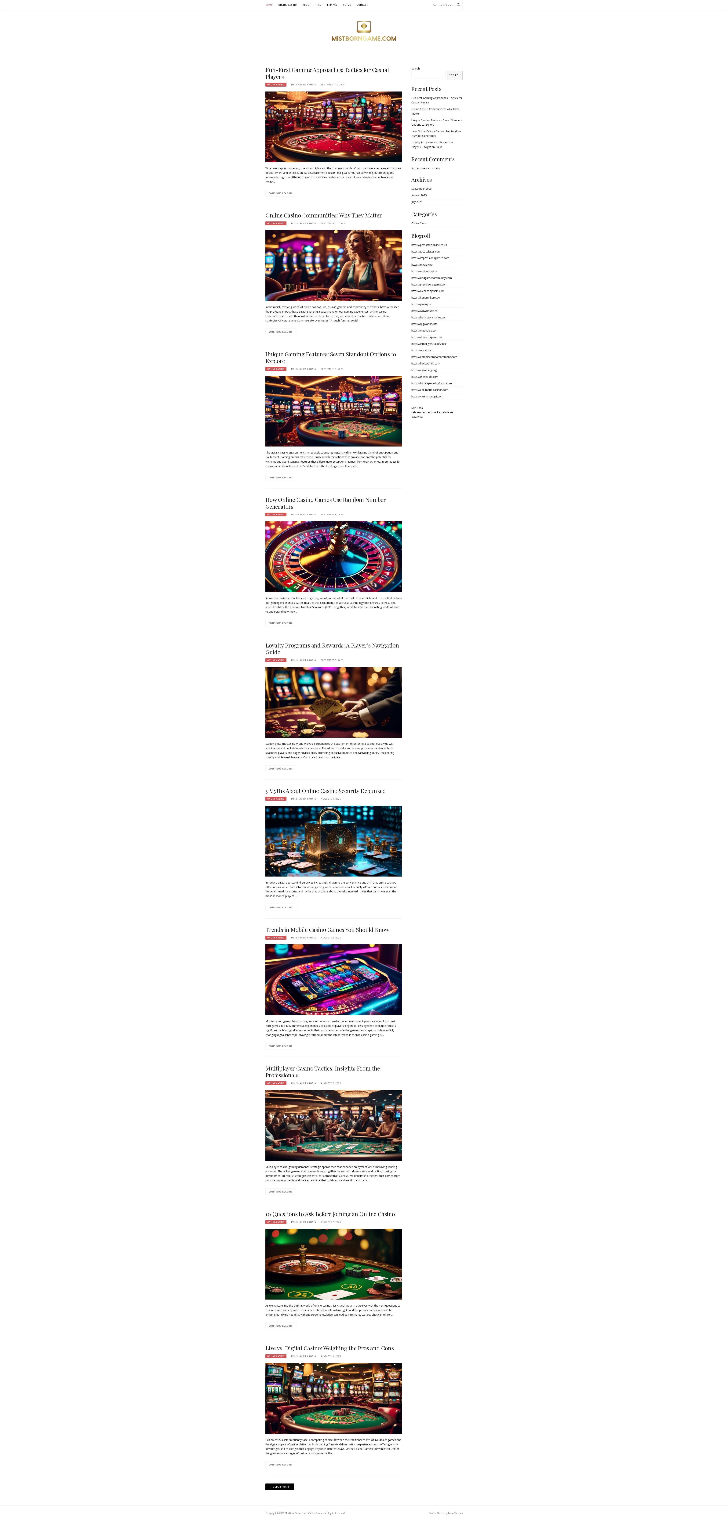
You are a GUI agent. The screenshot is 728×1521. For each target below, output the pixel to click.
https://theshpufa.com (425, 376)
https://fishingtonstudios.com (429, 317)
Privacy (332, 4)
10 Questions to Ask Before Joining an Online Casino (330, 1214)
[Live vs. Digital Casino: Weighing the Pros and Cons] (333, 1398)
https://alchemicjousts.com (428, 291)
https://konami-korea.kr (425, 297)
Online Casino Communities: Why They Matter (323, 215)
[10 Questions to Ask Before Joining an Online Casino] (333, 1264)
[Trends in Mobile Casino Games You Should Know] (333, 979)
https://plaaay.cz (421, 304)
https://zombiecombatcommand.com (434, 357)
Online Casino (287, 4)
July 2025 (416, 202)
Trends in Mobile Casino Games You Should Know (327, 929)
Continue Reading (281, 193)
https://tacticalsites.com (426, 251)
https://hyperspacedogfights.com (431, 383)
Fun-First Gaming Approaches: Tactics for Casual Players (327, 73)
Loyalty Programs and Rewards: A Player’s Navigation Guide (332, 648)
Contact (362, 4)
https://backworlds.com (425, 363)
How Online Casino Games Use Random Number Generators (325, 503)
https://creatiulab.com (424, 330)
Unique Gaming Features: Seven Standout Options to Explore (330, 357)
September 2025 (421, 188)
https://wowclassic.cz (424, 311)
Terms (347, 4)
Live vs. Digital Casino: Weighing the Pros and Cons (329, 1348)
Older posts (281, 1486)
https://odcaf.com (422, 350)
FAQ (319, 4)
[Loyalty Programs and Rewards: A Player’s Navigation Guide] (333, 702)
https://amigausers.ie (424, 271)
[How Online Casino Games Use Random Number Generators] (333, 556)
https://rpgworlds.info (424, 324)
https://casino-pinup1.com (427, 396)
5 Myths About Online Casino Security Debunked (325, 791)
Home (269, 4)
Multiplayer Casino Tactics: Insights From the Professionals (322, 1071)
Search (415, 68)
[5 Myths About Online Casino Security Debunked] (333, 841)
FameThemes (455, 1513)
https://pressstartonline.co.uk (429, 245)
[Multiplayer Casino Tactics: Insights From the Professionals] (333, 1125)
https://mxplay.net (422, 264)
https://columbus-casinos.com (429, 390)
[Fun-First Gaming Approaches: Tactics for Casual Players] (333, 126)
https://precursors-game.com (429, 284)
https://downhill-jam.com (426, 337)
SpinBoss (417, 408)
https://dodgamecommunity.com (431, 278)
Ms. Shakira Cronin (303, 84)
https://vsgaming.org (424, 370)
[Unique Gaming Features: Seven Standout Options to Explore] (333, 411)
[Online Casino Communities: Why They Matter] (333, 265)
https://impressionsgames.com (430, 258)
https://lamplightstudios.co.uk (429, 344)
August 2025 (419, 195)
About (307, 4)
